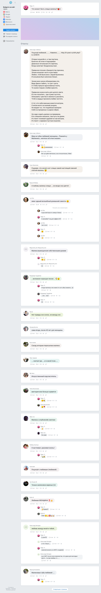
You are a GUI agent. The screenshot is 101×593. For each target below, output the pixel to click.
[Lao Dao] (26, 199)
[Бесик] (26, 313)
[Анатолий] (26, 468)
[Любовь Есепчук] (26, 446)
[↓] (49, 12)
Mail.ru (8, 12)
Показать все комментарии (60, 207)
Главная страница (11, 34)
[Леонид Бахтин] (26, 328)
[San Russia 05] (26, 483)
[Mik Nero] (26, 374)
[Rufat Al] (26, 498)
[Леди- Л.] (26, 7)
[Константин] (26, 344)
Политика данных (10, 589)
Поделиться (52, 12)
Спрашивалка (10, 41)
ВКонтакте (9, 22)
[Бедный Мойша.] (26, 184)
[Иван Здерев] (26, 359)
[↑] (46, 12)
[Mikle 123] (26, 418)
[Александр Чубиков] (26, 51)
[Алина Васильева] (26, 390)
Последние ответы (11, 36)
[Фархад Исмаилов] (26, 571)
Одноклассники (10, 24)
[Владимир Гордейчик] (26, 277)
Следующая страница (60, 589)
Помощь (13, 588)
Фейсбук (8, 19)
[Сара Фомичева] (26, 166)
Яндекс (8, 17)
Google (8, 14)
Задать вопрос (10, 30)
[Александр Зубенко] (26, 134)
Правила (8, 588)
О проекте (11, 587)
